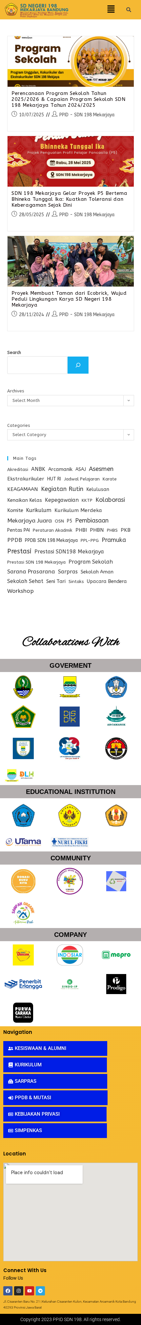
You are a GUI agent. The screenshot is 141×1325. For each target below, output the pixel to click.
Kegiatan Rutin (62, 489)
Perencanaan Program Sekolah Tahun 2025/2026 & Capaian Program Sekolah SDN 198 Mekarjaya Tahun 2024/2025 (68, 99)
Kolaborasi (110, 499)
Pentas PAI (18, 530)
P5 (69, 521)
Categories (18, 425)
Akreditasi (17, 469)
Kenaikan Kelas (24, 500)
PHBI (81, 530)
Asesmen (101, 469)
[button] (110, 9)
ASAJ (80, 469)
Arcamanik (60, 469)
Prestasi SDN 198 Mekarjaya (36, 562)
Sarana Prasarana (31, 572)
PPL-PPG (90, 540)
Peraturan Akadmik (52, 530)
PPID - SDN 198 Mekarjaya (86, 115)
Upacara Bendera (107, 581)
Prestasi (19, 551)
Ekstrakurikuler (25, 479)
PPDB (14, 540)
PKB (126, 530)
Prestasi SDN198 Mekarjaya (69, 551)
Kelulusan (97, 489)
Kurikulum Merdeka (78, 510)
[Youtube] (29, 1290)
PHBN (97, 530)
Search (14, 352)
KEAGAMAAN (22, 489)
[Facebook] (7, 1290)
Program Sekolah (91, 562)
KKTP (87, 500)
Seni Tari (56, 581)
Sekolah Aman (97, 572)
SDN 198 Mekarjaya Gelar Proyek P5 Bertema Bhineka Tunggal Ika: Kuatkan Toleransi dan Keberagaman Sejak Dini (69, 199)
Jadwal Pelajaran (82, 479)
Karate (110, 479)
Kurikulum (38, 510)
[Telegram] (40, 1290)
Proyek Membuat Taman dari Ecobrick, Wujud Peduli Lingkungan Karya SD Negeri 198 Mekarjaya (69, 299)
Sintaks (76, 581)
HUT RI (54, 479)
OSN (59, 521)
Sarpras (68, 572)
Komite (15, 510)
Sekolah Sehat (25, 581)
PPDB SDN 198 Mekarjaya (51, 540)
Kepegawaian (62, 500)
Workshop (20, 591)
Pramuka (114, 540)
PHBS (112, 530)
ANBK (38, 469)
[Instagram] (18, 1290)
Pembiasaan (92, 520)
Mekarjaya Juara (29, 520)
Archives (15, 390)
